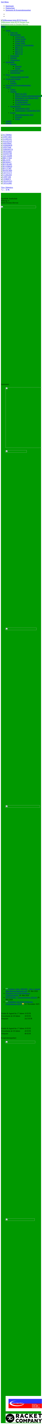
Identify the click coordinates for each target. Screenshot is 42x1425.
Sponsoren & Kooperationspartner (18, 10)
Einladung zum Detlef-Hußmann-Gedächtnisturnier (18, 994)
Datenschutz (10, 8)
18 (6, 190)
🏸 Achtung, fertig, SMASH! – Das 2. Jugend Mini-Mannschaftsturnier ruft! (23, 990)
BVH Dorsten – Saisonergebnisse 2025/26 (21, 997)
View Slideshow (7, 187)
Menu (3, 27)
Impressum (10, 6)
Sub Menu (5, 2)
